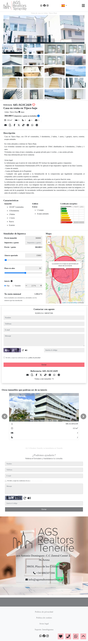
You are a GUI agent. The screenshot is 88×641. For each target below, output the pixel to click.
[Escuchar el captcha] (26, 350)
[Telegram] (37, 125)
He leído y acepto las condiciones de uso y (23, 357)
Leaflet (64, 302)
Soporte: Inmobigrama (44, 629)
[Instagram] (48, 5)
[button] (4, 416)
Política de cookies (44, 618)
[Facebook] (44, 5)
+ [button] (49, 238)
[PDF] (10, 125)
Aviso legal (44, 623)
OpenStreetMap (72, 302)
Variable (18, 286)
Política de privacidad (44, 612)
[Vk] (28, 125)
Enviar (44, 365)
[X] (19, 125)
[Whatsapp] (41, 5)
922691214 (39, 313)
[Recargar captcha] (23, 350)
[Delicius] (23, 125)
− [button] (49, 242)
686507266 (49, 313)
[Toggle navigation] (83, 5)
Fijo (8, 286)
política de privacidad (34, 357)
